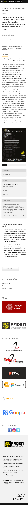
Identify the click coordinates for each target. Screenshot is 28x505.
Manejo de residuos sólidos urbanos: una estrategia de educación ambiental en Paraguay (15, 235)
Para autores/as (5, 285)
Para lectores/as (6, 283)
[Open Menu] (1, 1)
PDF (5, 165)
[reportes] (10, 431)
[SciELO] (14, 351)
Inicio (3, 7)
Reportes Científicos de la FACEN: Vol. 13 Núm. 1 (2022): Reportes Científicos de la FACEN (15, 239)
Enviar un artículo (10, 269)
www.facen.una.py (8, 475)
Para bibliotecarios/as (7, 288)
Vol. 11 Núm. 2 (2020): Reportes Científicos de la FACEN (13, 9)
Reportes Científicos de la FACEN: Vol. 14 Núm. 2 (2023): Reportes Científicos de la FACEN (15, 254)
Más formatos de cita (10, 215)
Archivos (8, 7)
